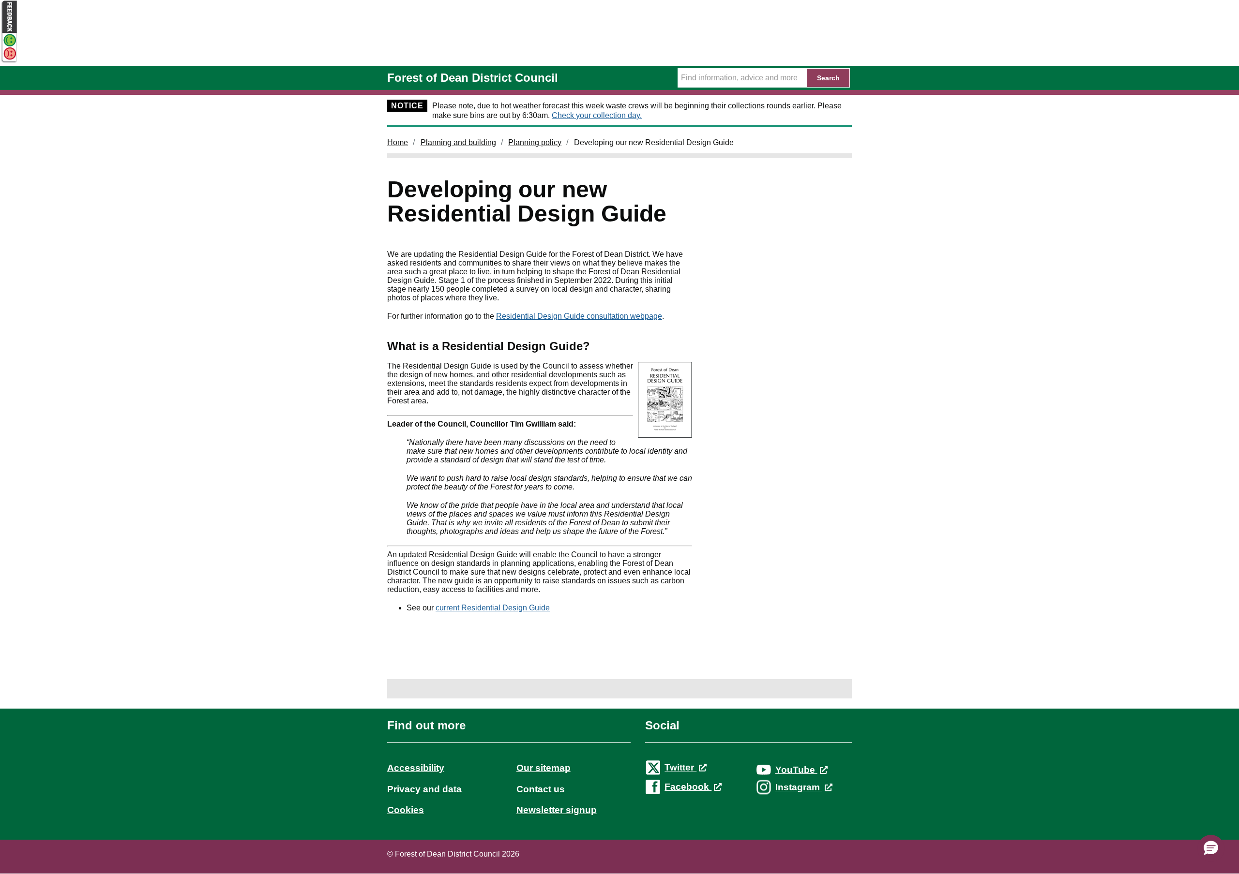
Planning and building (458, 142)
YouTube (796, 770)
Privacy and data (424, 789)
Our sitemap (543, 768)
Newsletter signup (556, 810)
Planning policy (534, 142)
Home (397, 142)
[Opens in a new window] (8, 61)
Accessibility (415, 768)
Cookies (405, 810)
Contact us (540, 789)
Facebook (688, 787)
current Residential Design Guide (493, 608)
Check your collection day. (597, 115)
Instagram (798, 787)
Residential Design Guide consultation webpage (579, 316)
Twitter (680, 767)
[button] (1210, 848)
